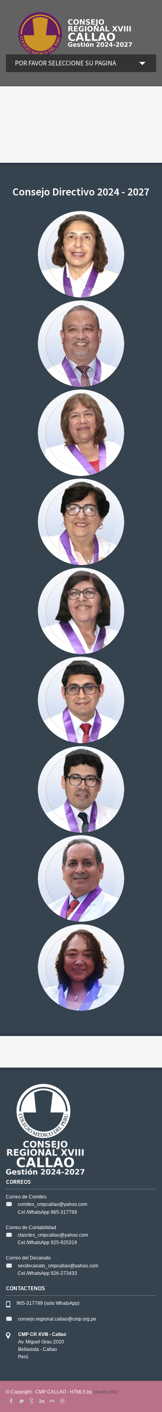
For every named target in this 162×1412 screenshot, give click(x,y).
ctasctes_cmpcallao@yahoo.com (53, 1235)
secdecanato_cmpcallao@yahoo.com (58, 1266)
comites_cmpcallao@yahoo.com (52, 1204)
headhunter (105, 1392)
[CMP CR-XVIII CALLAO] (81, 33)
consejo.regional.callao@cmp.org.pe (57, 1319)
